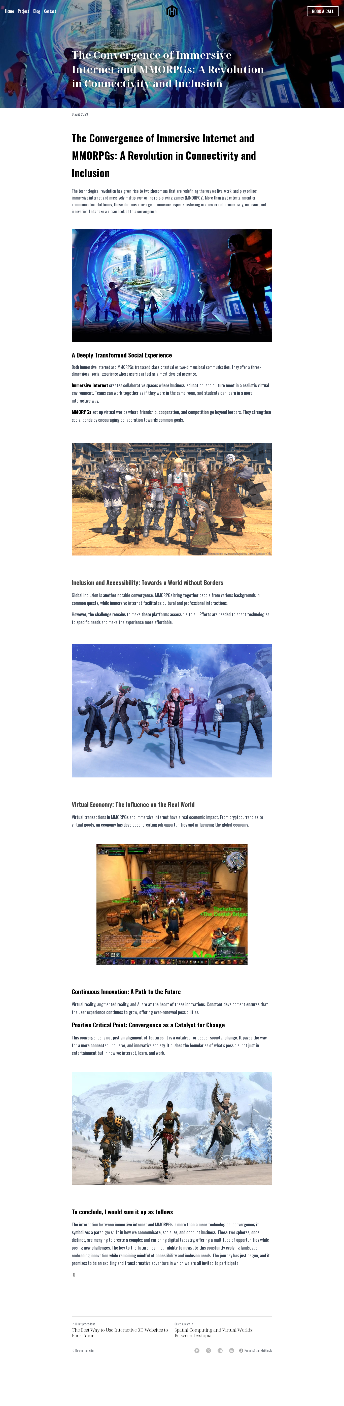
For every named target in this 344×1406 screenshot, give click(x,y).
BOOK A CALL (323, 11)
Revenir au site (84, 1350)
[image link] (171, 11)
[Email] (231, 1350)
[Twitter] (208, 1350)
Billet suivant (182, 1323)
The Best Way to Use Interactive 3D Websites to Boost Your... (120, 1332)
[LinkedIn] (220, 1350)
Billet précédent (85, 1323)
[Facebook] (196, 1350)
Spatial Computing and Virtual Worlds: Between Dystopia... (214, 1332)
